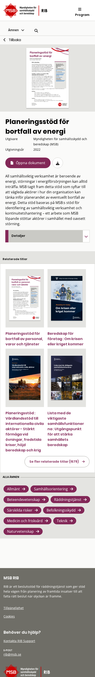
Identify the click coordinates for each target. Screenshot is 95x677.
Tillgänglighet (14, 608)
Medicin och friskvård (25, 520)
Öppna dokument (30, 162)
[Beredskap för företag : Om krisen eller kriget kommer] (66, 298)
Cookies (9, 616)
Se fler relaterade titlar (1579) (54, 461)
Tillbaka (15, 39)
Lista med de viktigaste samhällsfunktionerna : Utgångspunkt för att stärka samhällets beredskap (66, 429)
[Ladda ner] (57, 163)
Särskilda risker (19, 510)
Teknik (62, 520)
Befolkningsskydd (61, 510)
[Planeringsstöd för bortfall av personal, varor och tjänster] (24, 298)
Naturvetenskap (20, 531)
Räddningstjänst (67, 499)
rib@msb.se (12, 654)
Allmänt (13, 489)
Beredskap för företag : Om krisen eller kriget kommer (66, 339)
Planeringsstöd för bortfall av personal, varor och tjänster (24, 339)
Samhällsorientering (51, 489)
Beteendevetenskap (23, 499)
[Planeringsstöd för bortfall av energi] (47, 78)
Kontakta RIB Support (19, 641)
